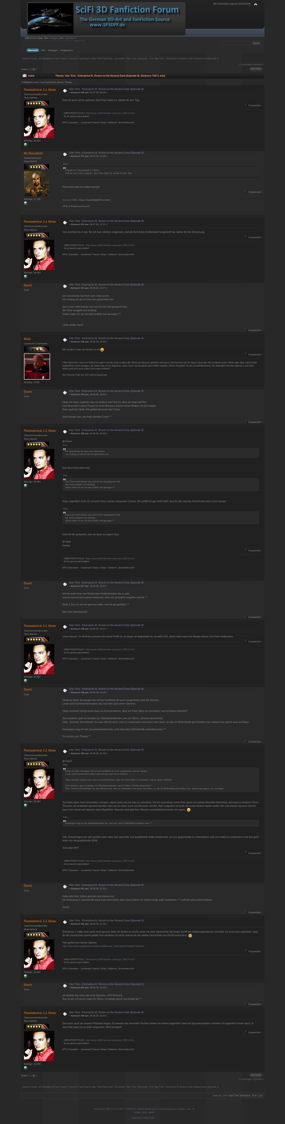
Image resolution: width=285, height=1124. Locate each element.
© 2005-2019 (147, 1118)
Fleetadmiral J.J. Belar (40, 89)
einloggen (54, 38)
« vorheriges (245, 64)
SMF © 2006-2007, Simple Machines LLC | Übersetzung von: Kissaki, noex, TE (157, 1109)
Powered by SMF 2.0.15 (105, 1109)
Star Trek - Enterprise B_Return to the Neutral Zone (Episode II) (106, 89)
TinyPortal (136, 1118)
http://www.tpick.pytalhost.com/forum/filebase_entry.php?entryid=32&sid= (103, 946)
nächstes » (258, 64)
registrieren (70, 38)
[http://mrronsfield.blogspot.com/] (25, 204)
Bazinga (66, 200)
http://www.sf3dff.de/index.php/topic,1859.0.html (110, 113)
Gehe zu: (217, 1095)
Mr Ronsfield (33, 153)
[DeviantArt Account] (25, 145)
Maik (27, 339)
